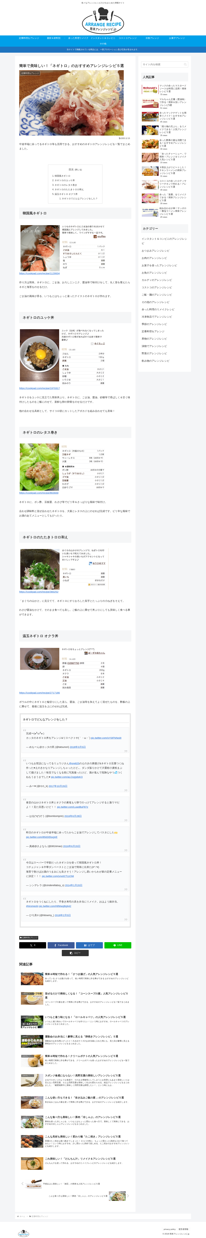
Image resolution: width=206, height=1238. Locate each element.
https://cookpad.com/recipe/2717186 (39, 692)
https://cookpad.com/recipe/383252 (38, 591)
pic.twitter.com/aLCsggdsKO (67, 777)
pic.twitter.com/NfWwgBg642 (55, 906)
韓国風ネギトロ (62, 176)
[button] (75, 953)
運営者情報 (183, 1229)
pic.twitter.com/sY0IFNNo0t (106, 738)
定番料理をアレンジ (29, 938)
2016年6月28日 (73, 816)
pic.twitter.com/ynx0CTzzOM (58, 876)
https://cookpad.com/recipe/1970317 (39, 388)
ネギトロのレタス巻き (66, 185)
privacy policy (170, 1229)
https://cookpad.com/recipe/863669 (38, 493)
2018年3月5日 (78, 747)
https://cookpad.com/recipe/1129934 (39, 273)
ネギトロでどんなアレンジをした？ (80, 198)
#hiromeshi (32, 906)
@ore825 (74, 763)
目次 (71, 169)
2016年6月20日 (71, 846)
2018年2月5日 (63, 915)
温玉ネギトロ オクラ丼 (66, 194)
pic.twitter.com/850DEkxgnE (41, 837)
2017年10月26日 (58, 786)
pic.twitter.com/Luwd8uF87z (72, 807)
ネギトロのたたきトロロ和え (69, 189)
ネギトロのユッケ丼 (65, 180)
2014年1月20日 (73, 885)
